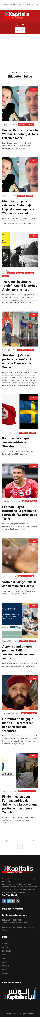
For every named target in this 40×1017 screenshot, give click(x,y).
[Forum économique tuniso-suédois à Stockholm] (20, 411)
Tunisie (30, 124)
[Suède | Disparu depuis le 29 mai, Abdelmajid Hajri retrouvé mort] (20, 103)
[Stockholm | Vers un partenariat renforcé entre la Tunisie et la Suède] (20, 329)
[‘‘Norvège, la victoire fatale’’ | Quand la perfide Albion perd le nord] (20, 249)
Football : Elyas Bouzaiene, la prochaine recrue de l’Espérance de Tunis (19, 513)
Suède (20, 73)
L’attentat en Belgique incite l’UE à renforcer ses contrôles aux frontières (17, 725)
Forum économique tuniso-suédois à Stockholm (15, 442)
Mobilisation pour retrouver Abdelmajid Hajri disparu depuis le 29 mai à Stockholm (18, 207)
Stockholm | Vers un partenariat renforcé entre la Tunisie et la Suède (16, 361)
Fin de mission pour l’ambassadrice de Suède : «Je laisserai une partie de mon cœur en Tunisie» (19, 804)
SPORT (25, 501)
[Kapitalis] (20, 15)
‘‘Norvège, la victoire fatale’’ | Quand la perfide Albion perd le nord (19, 286)
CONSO (5, 973)
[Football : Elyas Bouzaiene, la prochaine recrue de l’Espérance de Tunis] (20, 480)
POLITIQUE (29, 273)
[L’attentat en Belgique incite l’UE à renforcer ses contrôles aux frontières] (20, 692)
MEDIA (4, 969)
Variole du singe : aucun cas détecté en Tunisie (19, 584)
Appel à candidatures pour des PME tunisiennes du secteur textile (18, 652)
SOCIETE (22, 124)
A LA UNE (11, 273)
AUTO (4, 962)
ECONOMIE (23, 433)
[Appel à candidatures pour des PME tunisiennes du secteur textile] (20, 620)
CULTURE (20, 273)
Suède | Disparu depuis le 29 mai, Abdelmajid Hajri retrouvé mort (20, 134)
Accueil (14, 73)
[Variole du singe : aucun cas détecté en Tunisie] (20, 555)
